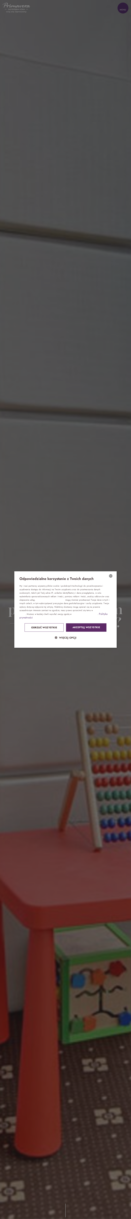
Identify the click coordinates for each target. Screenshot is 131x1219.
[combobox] (110, 576)
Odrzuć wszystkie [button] (44, 627)
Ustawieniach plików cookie (85, 613)
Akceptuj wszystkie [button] (86, 627)
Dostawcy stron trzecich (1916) (50, 599)
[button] (65, 637)
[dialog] (65, 609)
